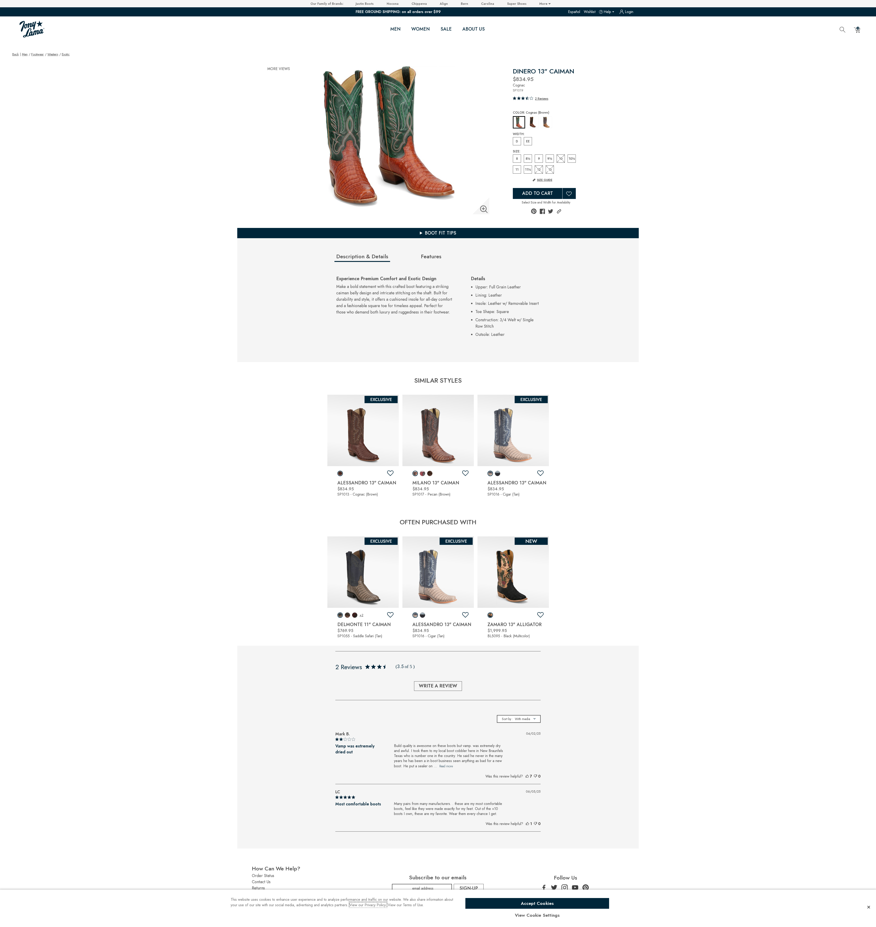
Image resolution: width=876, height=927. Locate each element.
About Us (473, 29)
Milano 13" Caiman (435, 483)
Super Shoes (517, 3)
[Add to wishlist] (390, 473)
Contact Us (261, 882)
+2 (361, 615)
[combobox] (519, 719)
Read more (446, 766)
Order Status (263, 876)
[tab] (376, 258)
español (574, 11)
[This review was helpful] (527, 776)
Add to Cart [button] (537, 193)
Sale (446, 29)
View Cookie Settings (537, 915)
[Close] (869, 907)
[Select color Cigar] (546, 122)
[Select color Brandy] (532, 122)
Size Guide (544, 180)
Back (15, 54)
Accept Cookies (537, 903)
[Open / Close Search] (842, 29)
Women (420, 29)
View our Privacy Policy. (368, 905)
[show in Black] (490, 615)
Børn (464, 3)
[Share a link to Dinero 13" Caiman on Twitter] (550, 211)
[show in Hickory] (429, 473)
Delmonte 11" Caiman (364, 624)
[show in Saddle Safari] (340, 615)
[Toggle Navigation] (404, 29)
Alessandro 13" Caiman (366, 483)
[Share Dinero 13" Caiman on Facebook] (542, 211)
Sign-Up (468, 888)
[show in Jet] (497, 473)
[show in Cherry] (422, 473)
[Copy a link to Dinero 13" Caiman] (559, 211)
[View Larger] (483, 209)
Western (52, 54)
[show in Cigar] (490, 473)
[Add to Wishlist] (569, 193)
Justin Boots (365, 3)
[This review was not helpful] (535, 776)
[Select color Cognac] (519, 122)
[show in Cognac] (340, 473)
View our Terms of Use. (406, 905)
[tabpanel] (439, 308)
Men (395, 29)
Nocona (393, 3)
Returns (258, 888)
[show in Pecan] (415, 473)
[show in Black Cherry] (354, 615)
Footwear (37, 54)
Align (444, 3)
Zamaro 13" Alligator (515, 624)
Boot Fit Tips (440, 233)
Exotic (66, 54)
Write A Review (438, 686)
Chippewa (419, 3)
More (543, 3)
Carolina (487, 3)
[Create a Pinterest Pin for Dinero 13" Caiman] (533, 211)
